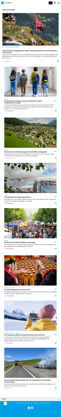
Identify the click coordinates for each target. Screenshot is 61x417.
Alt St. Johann (15, 333)
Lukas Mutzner (9, 343)
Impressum (35, 403)
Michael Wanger (9, 203)
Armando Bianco (10, 110)
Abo (50, 3)
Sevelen (12, 287)
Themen (4, 399)
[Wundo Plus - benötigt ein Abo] (3, 47)
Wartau (6, 287)
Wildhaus (7, 333)
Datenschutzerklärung (44, 403)
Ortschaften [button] (8, 3)
